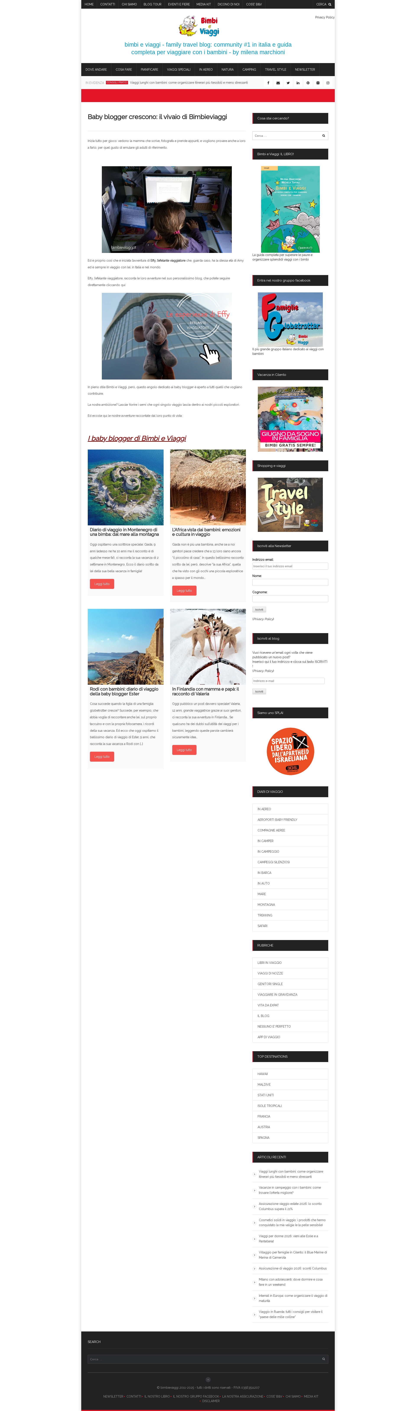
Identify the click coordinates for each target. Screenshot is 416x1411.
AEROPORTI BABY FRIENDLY (277, 819)
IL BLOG (263, 1016)
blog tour (152, 4)
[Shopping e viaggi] (290, 505)
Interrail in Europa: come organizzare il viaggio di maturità (293, 1298)
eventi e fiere (179, 4)
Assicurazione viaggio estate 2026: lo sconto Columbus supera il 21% (290, 1206)
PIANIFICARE (149, 69)
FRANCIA (264, 1116)
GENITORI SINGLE (270, 984)
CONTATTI (134, 1396)
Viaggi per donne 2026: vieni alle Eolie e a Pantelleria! (288, 1238)
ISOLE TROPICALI (270, 1106)
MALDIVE (264, 1084)
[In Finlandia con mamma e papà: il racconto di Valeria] (208, 647)
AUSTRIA (264, 1127)
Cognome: (259, 592)
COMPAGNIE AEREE (271, 830)
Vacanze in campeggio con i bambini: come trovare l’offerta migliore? (172, 82)
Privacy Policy (325, 17)
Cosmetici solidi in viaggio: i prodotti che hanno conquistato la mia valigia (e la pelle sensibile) (292, 1222)
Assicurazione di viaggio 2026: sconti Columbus (293, 1268)
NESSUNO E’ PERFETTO (274, 1026)
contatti (107, 4)
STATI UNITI (266, 1095)
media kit (204, 4)
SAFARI (262, 926)
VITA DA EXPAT (268, 1005)
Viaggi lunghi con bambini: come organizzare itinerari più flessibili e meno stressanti (291, 1174)
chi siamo (129, 4)
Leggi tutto (102, 584)
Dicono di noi (228, 4)
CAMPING (249, 69)
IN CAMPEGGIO (268, 851)
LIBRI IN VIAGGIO (270, 963)
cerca (321, 4)
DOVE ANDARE (96, 69)
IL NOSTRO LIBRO (157, 1396)
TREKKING (265, 915)
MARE (262, 894)
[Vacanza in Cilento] (290, 419)
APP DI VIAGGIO (269, 1037)
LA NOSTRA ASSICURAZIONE (242, 1396)
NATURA (228, 69)
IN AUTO (264, 883)
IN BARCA (264, 873)
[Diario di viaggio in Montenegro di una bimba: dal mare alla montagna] (126, 487)
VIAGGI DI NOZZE (270, 973)
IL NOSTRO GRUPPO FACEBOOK (196, 1396)
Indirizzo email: (263, 559)
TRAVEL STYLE (275, 69)
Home (89, 4)
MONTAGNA (266, 904)
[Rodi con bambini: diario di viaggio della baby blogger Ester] (126, 647)
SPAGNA (263, 1137)
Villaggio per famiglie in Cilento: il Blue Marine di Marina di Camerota (293, 1255)
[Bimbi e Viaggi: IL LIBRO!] (290, 209)
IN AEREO (206, 69)
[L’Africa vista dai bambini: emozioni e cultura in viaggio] (208, 487)
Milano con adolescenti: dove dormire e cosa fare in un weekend (291, 1282)
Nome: (257, 576)
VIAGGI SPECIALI (178, 69)
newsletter (305, 69)
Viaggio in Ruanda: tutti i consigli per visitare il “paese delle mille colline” (291, 1314)
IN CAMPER (265, 841)
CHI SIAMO (293, 1396)
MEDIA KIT (311, 1396)
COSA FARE (124, 69)
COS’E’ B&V (254, 4)
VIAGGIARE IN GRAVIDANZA (277, 994)
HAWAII (263, 1074)
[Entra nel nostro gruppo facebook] (290, 319)
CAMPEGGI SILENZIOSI (274, 862)
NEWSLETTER (113, 1396)
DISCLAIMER (211, 1401)
